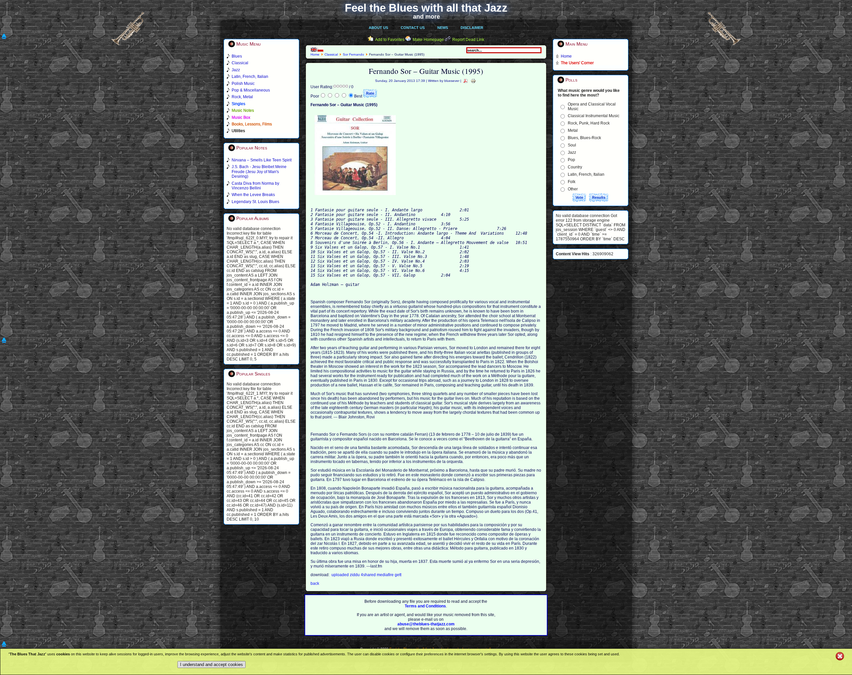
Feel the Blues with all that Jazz (426, 8)
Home (315, 54)
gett (398, 574)
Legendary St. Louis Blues (255, 201)
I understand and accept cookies (211, 664)
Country (575, 167)
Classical (331, 54)
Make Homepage (428, 39)
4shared (369, 574)
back (315, 583)
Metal (573, 130)
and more (426, 16)
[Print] (473, 81)
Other (573, 189)
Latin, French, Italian (586, 174)
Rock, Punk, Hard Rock (589, 123)
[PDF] (465, 81)
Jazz (572, 152)
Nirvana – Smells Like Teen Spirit (262, 160)
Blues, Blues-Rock (584, 137)
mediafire (386, 574)
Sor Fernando (353, 54)
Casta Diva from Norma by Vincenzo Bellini (255, 185)
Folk (571, 181)
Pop (571, 159)
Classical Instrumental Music (593, 115)
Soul (572, 145)
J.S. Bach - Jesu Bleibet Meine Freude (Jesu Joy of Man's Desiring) (259, 171)
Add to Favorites (389, 39)
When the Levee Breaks (253, 194)
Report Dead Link (468, 39)
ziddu (355, 574)
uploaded (340, 574)
